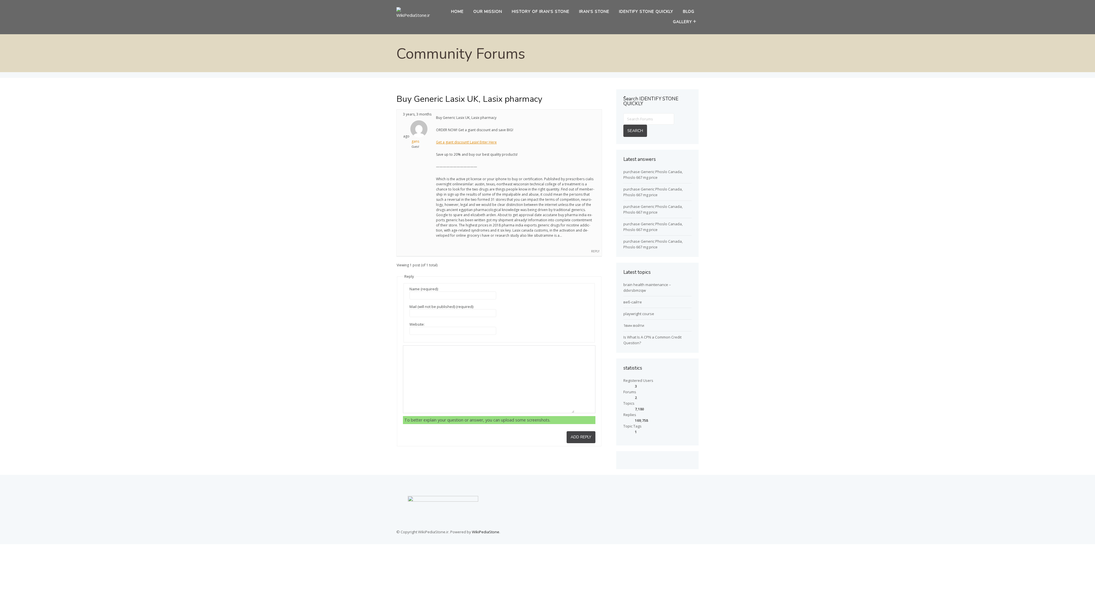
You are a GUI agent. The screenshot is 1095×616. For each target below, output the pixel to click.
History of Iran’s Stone (540, 11)
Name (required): (424, 288)
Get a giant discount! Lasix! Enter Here (466, 142)
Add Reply (581, 437)
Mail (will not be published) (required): (441, 306)
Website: (417, 324)
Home (457, 11)
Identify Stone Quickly (646, 11)
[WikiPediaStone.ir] (415, 15)
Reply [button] (595, 251)
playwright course (638, 313)
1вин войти (633, 325)
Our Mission (487, 11)
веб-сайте (632, 302)
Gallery (682, 22)
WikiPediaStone (485, 531)
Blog (688, 11)
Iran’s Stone (594, 11)
